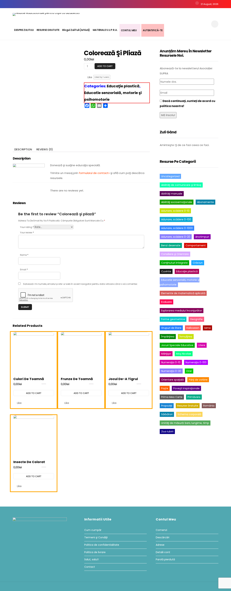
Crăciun (198, 263)
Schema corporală (189, 414)
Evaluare (166, 302)
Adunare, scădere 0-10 (175, 211)
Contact (89, 566)
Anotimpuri (202, 237)
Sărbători (167, 414)
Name (24, 255)
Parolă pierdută (165, 559)
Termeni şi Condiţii (96, 537)
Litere (201, 345)
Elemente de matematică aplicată (183, 293)
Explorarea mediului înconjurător (181, 310)
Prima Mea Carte (171, 397)
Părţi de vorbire (198, 379)
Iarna (207, 328)
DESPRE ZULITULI (24, 30)
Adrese (160, 544)
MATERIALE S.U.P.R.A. (105, 30)
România (208, 405)
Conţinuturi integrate (174, 263)
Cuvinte (166, 271)
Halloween (192, 328)
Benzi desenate (170, 245)
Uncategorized (170, 176)
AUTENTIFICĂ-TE (153, 30)
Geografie (196, 319)
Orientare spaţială (172, 379)
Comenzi (161, 530)
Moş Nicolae (183, 354)
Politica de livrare (95, 552)
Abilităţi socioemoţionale (176, 202)
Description (23, 149)
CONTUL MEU (129, 30)
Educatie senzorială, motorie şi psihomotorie (179, 282)
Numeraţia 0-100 (196, 362)
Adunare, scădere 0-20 (175, 237)
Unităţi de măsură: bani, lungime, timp (185, 423)
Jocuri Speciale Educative (177, 345)
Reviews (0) (44, 149)
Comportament (196, 245)
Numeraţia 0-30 (171, 371)
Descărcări (162, 537)
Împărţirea (167, 336)
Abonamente (205, 202)
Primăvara (194, 397)
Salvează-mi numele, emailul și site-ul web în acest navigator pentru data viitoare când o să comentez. (80, 283)
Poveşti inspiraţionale (186, 388)
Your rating (27, 227)
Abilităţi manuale (171, 193)
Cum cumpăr (92, 530)
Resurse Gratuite (187, 405)
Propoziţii (166, 405)
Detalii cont (163, 552)
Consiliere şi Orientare (175, 254)
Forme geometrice (173, 319)
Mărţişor (166, 354)
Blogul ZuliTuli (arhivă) (76, 30)
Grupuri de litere (171, 328)
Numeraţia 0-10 (170, 362)
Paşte (164, 388)
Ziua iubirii (167, 431)
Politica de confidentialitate (101, 544)
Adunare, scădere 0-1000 (177, 228)
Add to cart (105, 66)
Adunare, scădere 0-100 (176, 219)
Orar (189, 371)
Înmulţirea (185, 336)
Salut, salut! (91, 559)
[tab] (23, 149)
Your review (27, 232)
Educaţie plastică (123, 86)
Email (24, 269)
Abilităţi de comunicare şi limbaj (181, 185)
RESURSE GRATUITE (48, 30)
